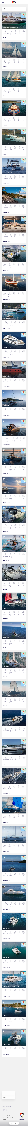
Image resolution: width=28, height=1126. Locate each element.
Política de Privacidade (7, 1117)
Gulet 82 (5, 115)
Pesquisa (6, 9)
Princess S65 (6, 318)
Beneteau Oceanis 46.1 (10, 260)
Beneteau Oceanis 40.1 (10, 812)
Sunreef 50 (6, 376)
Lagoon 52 (6, 928)
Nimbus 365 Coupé (9, 521)
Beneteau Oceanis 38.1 (10, 841)
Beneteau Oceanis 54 (9, 783)
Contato (4, 1119)
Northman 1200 (7, 347)
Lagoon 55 (6, 463)
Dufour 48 (6, 144)
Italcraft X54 (7, 899)
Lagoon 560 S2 (7, 173)
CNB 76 (5, 579)
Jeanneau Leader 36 (9, 725)
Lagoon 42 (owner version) (11, 986)
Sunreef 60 (6, 637)
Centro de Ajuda (6, 1114)
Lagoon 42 (6, 550)
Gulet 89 (5, 86)
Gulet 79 (5, 289)
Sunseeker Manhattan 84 (10, 27)
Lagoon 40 (6, 696)
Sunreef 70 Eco (7, 202)
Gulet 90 (5, 56)
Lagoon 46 (6, 231)
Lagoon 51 (6, 957)
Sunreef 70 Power (8, 434)
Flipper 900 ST (7, 754)
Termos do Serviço (6, 1115)
